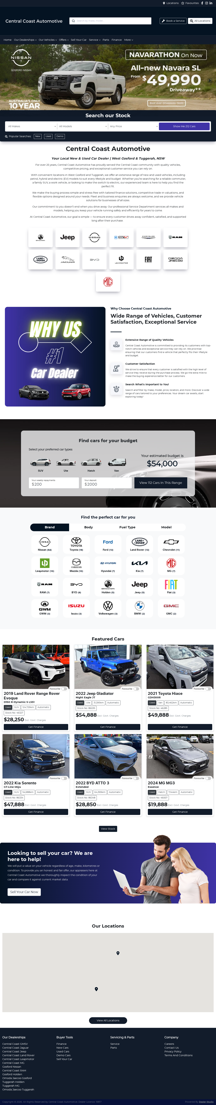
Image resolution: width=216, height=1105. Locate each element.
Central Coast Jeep (14, 1051)
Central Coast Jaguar (15, 1048)
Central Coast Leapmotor (18, 1059)
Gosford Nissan (11, 1067)
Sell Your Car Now (24, 892)
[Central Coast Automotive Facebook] (203, 3)
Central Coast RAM (14, 1070)
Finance (117, 40)
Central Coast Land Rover (18, 1055)
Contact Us (171, 1048)
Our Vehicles (47, 40)
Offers (62, 40)
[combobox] (110, 20)
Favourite (55, 689)
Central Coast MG (13, 1063)
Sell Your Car (78, 40)
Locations (173, 3)
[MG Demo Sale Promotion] (108, 80)
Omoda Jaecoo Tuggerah (18, 1089)
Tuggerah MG (10, 1086)
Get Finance (36, 727)
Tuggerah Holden (13, 1082)
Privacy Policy (173, 1051)
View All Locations (108, 1020)
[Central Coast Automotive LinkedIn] (211, 3)
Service (93, 40)
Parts (106, 40)
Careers (169, 1044)
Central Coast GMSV (15, 1044)
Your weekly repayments (43, 480)
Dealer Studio (206, 1102)
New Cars (62, 1048)
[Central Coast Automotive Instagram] (207, 3)
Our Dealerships (24, 40)
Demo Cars (63, 1055)
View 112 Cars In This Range (160, 482)
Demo (59, 136)
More (127, 40)
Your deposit (90, 480)
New (37, 136)
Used (48, 136)
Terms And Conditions (178, 1055)
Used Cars (62, 1051)
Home (8, 40)
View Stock (108, 829)
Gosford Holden (12, 1074)
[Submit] (73, 20)
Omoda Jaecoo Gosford (17, 1078)
